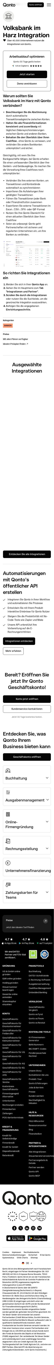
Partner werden (36, 1167)
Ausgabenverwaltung (39, 984)
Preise (9, 920)
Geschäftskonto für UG (13, 1052)
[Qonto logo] (9, 5)
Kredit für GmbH (10, 1147)
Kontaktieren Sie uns (38, 1075)
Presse (32, 1092)
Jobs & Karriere (36, 1087)
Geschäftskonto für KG (13, 1068)
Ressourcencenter (38, 1125)
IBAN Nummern (36, 1044)
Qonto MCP (34, 1176)
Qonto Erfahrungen (38, 1083)
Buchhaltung (35, 971)
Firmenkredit (8, 1143)
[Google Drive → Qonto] (27, 428)
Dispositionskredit (11, 1151)
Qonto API (34, 1171)
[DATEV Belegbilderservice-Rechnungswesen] (27, 512)
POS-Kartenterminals (12, 1117)
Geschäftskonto (10, 1019)
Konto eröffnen (35, 5)
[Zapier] (27, 388)
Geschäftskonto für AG (13, 1063)
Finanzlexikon (35, 1134)
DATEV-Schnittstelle (39, 975)
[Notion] (27, 469)
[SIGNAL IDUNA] (27, 450)
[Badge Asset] (14, 1228)
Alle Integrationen (37, 1152)
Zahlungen (7, 1113)
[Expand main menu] (49, 5)
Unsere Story (35, 1071)
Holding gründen (10, 983)
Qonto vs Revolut (37, 1023)
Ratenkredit (8, 1155)
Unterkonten (8, 1101)
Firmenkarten (9, 1109)
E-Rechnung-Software (39, 980)
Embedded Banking (38, 992)
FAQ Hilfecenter (36, 1121)
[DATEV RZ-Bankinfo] (27, 491)
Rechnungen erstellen (12, 1105)
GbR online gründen (11, 978)
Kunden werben (36, 1096)
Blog (31, 1129)
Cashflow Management (40, 988)
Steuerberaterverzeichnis (41, 1156)
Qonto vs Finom (36, 1018)
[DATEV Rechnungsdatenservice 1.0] (27, 534)
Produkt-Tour (35, 1079)
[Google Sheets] (27, 407)
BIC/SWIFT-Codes (37, 1049)
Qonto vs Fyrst (36, 1014)
